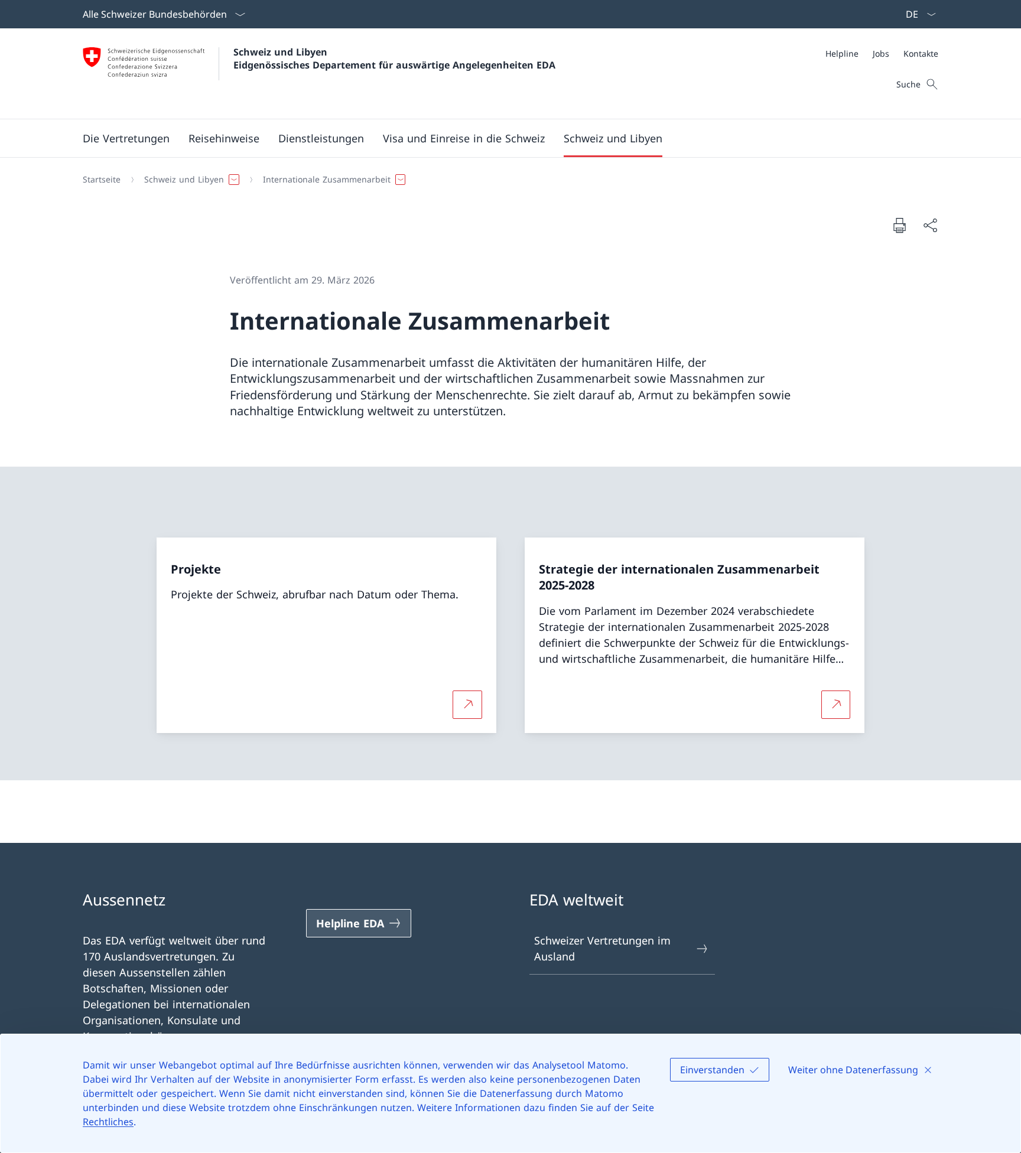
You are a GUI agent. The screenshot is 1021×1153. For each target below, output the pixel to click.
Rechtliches (108, 1121)
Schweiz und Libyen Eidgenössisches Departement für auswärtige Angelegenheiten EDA (394, 58)
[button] (126, 138)
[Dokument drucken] (899, 225)
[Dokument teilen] (930, 225)
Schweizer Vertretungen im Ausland (602, 948)
